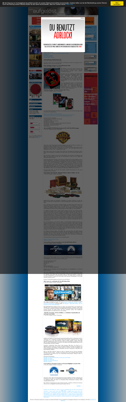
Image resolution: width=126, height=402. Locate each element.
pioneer (45, 396)
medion (54, 391)
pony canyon (57, 389)
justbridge (62, 393)
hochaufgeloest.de (93, 399)
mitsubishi (45, 389)
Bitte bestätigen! (117, 3)
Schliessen (82, 18)
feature (73, 391)
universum (52, 396)
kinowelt (45, 392)
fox (51, 393)
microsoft (45, 394)
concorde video (69, 392)
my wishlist (72, 396)
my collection (62, 396)
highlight (76, 396)
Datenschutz (63, 400)
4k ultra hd (62, 389)
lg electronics (70, 394)
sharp (70, 389)
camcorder (58, 393)
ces (67, 391)
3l (49, 393)
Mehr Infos (69, 4)
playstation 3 (46, 391)
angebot (69, 391)
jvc (78, 396)
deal (54, 394)
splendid (58, 396)
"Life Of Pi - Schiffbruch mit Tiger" (70, 302)
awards (55, 396)
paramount (80, 389)
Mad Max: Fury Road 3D (49, 359)
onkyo (57, 394)
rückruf (78, 391)
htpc (52, 394)
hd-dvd (76, 392)
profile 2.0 (74, 394)
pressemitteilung (54, 392)
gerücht (60, 394)
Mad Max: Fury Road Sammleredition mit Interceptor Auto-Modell (57, 357)
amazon (78, 394)
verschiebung (66, 389)
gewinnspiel (80, 392)
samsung (80, 393)
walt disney (74, 389)
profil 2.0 (66, 394)
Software (54, 282)
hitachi (60, 391)
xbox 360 (49, 389)
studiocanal (49, 394)
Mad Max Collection (48, 361)
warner (62, 394)
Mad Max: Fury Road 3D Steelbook (51, 360)
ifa (55, 394)
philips (53, 389)
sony (81, 391)
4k (73, 392)
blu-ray (63, 391)
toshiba (57, 391)
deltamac (48, 392)
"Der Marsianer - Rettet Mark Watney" (70, 303)
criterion (50, 391)
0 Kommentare (59, 282)
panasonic (59, 392)
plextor (47, 397)
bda (77, 389)
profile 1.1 (66, 393)
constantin (54, 393)
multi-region (64, 392)
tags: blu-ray (76, 393)
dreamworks (68, 396)
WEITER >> (79, 386)
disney (81, 394)
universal (48, 396)
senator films (71, 393)
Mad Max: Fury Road (48, 358)
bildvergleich (46, 393)
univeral (75, 391)
